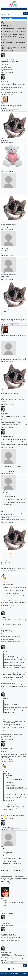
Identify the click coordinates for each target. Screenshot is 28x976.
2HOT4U (2, 103)
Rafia (2, 898)
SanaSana (3, 272)
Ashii (2, 138)
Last (18, 968)
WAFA (2, 188)
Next (14, 968)
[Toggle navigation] (2, 9)
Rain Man (2, 333)
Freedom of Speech (9, 12)
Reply (25, 13)
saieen (2, 356)
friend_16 (2, 769)
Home (2, 12)
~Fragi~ (2, 167)
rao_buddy (3, 23)
